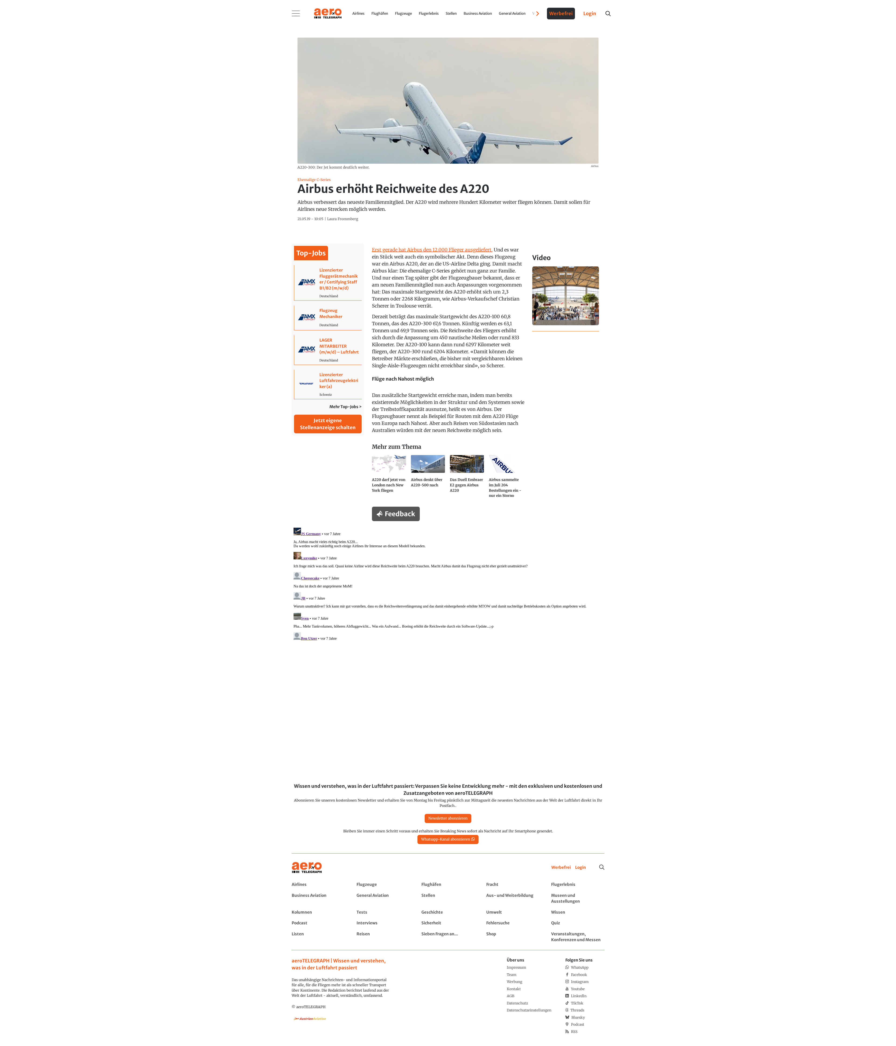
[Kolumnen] (318, 912)
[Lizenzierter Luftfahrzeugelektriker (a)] (328, 384)
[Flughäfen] (448, 885)
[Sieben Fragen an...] (448, 937)
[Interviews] (383, 923)
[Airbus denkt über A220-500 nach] (428, 478)
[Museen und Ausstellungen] (577, 899)
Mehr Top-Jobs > (345, 406)
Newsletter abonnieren (448, 818)
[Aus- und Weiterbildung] (512, 899)
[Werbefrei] (561, 868)
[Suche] (601, 867)
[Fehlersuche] (512, 923)
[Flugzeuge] (383, 885)
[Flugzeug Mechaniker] (328, 317)
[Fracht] (512, 885)
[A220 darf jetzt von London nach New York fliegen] (389, 478)
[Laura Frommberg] (342, 219)
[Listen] (318, 937)
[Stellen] (448, 899)
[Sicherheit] (448, 923)
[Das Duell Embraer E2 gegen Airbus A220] (467, 478)
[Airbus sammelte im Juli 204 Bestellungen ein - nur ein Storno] (506, 478)
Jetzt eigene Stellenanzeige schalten (328, 423)
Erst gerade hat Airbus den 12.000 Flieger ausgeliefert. (432, 250)
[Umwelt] (512, 912)
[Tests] (383, 912)
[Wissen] (577, 912)
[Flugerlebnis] (577, 885)
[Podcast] (318, 923)
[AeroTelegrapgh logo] (307, 868)
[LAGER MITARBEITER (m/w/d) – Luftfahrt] (328, 350)
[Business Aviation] (318, 899)
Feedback (400, 514)
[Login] (580, 868)
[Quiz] (577, 923)
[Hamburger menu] (296, 13)
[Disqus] (448, 584)
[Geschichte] (448, 912)
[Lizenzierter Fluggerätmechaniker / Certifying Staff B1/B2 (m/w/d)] (328, 282)
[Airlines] (318, 885)
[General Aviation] (383, 899)
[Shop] (512, 937)
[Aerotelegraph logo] (327, 13)
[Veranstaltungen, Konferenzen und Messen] (577, 937)
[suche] (608, 13)
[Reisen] (383, 937)
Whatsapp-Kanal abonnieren (445, 839)
